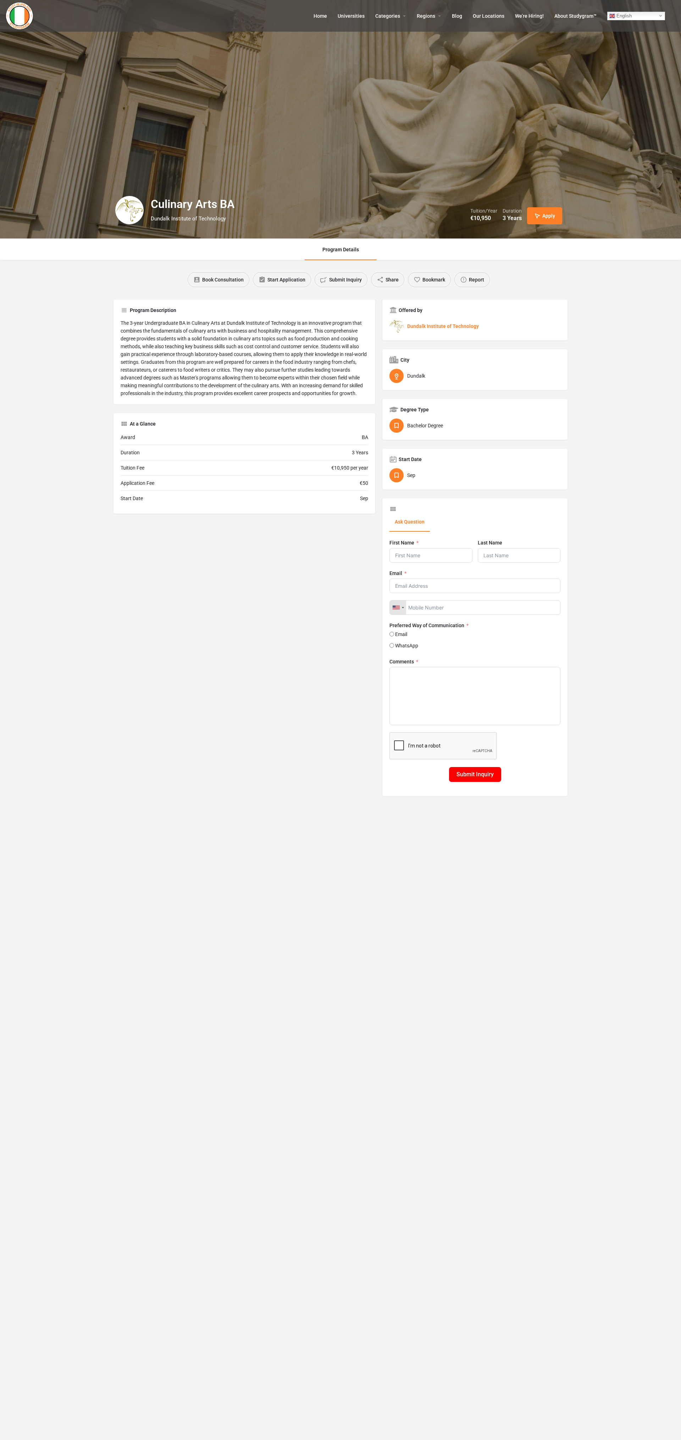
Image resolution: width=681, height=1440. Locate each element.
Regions (426, 16)
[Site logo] (20, 15)
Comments (401, 661)
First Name (401, 543)
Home (320, 16)
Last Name (490, 543)
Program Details (340, 249)
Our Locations (488, 16)
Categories (387, 16)
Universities (351, 16)
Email (395, 573)
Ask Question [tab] (410, 522)
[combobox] (398, 607)
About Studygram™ (575, 16)
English (623, 15)
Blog (457, 16)
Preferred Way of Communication (426, 625)
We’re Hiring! (529, 16)
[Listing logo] (129, 210)
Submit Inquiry (475, 774)
